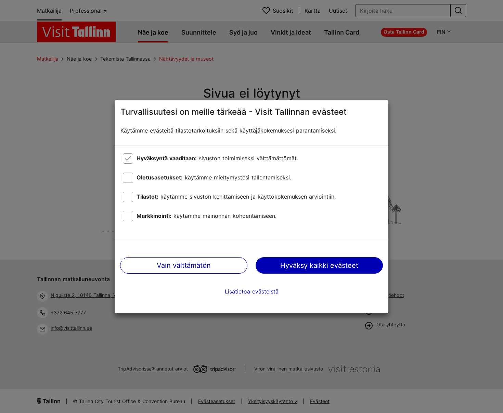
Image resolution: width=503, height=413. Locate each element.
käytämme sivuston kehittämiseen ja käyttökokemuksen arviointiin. (236, 196)
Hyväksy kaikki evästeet (319, 265)
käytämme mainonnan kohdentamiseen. (206, 215)
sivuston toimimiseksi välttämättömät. (217, 158)
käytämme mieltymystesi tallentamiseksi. (214, 177)
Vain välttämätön (184, 265)
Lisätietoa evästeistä (252, 291)
